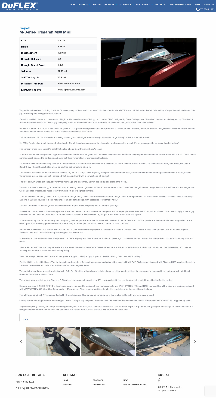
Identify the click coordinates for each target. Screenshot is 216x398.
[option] (52, 341)
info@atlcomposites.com (33, 388)
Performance (143, 4)
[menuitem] (73, 4)
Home (73, 4)
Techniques (125, 4)
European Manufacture (180, 4)
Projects (160, 4)
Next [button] (195, 341)
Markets (83, 4)
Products (109, 4)
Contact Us (208, 4)
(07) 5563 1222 (206, 9)
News (197, 4)
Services (97, 4)
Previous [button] (21, 341)
